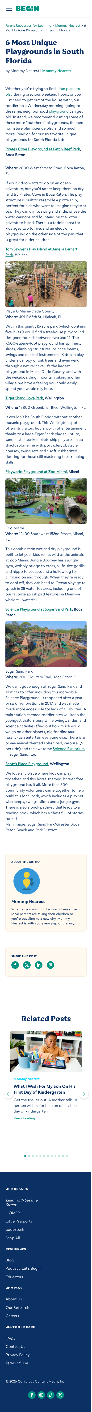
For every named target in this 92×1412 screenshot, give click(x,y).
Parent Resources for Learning (28, 25)
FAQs (10, 1338)
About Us (14, 1299)
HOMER (13, 1213)
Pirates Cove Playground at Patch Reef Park (42, 149)
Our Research (17, 1307)
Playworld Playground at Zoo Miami (36, 471)
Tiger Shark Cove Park (24, 398)
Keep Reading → (26, 1118)
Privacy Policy (17, 1355)
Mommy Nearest (67, 25)
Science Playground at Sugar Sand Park (38, 609)
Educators (14, 1277)
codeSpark (15, 1229)
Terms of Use (17, 1363)
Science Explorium (69, 748)
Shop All (13, 1238)
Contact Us (15, 1346)
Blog (10, 1260)
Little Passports (19, 1221)
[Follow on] (32, 1395)
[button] (83, 1094)
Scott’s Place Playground (26, 763)
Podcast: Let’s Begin (23, 1268)
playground (59, 111)
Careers (12, 1316)
